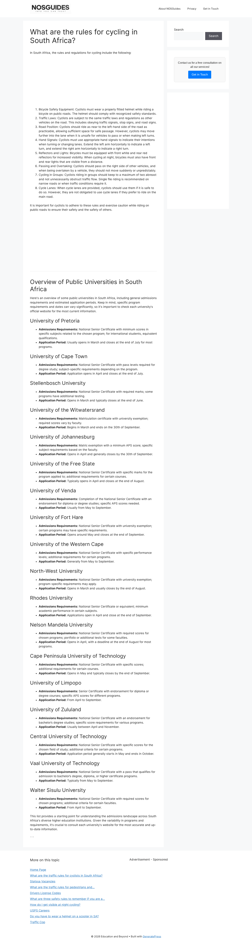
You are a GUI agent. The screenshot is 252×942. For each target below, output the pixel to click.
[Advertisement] (93, 83)
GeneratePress (152, 936)
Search (179, 29)
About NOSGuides (170, 8)
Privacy (191, 8)
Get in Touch (211, 8)
